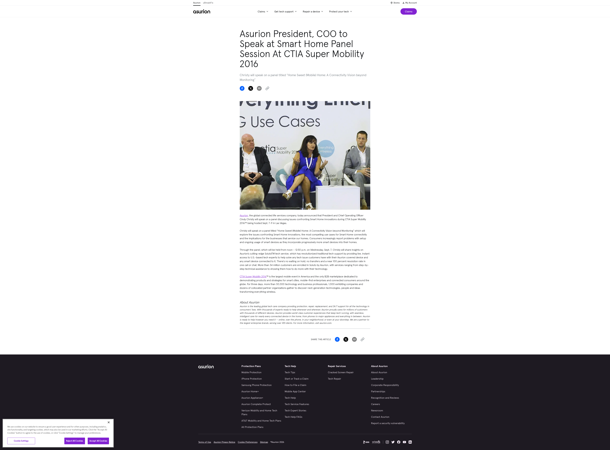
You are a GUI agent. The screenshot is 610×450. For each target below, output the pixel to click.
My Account (411, 2)
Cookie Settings (21, 441)
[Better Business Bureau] (366, 442)
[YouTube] (404, 442)
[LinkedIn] (410, 442)
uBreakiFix (208, 2)
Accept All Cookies (98, 441)
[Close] (108, 422)
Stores (396, 2)
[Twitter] (393, 442)
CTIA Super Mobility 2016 (253, 276)
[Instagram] (387, 442)
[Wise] (376, 442)
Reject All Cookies (74, 441)
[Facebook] (398, 442)
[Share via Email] (259, 88)
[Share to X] (250, 88)
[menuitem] (263, 11)
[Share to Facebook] (242, 88)
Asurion (196, 2)
